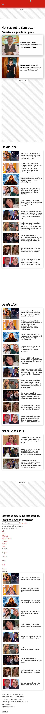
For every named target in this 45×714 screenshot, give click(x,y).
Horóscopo (4, 541)
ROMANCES (5, 536)
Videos (3, 546)
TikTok (3, 565)
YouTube (4, 569)
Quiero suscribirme (24, 523)
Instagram (39, 4)
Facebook (43, 4)
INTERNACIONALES (6, 538)
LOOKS (3, 533)
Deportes (4, 543)
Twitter (3, 561)
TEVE (3, 531)
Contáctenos (5, 712)
